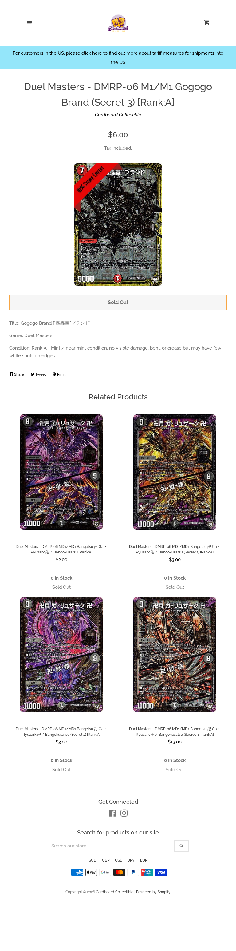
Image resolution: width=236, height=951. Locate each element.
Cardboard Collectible (118, 114)
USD (119, 860)
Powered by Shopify (153, 892)
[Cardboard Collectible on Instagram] (124, 814)
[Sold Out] (61, 587)
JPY (131, 860)
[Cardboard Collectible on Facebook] (112, 814)
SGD (92, 860)
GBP (105, 860)
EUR (144, 860)
